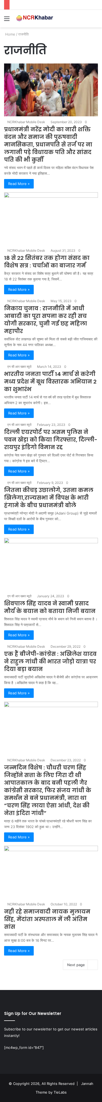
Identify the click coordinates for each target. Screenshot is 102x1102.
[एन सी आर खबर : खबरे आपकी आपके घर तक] (35, 19)
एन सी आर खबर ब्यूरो (19, 367)
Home (9, 34)
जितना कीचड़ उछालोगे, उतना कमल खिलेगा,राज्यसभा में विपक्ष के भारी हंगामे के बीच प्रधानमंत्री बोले (48, 497)
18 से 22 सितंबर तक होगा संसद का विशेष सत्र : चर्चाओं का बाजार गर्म (46, 261)
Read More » (19, 183)
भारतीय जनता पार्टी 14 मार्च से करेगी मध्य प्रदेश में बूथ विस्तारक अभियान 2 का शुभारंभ (50, 381)
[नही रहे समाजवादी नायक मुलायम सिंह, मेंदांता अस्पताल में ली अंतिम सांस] (51, 872)
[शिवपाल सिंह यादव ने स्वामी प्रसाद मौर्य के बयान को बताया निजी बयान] (51, 564)
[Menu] (7, 20)
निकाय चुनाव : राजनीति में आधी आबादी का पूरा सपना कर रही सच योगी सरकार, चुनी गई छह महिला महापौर (45, 320)
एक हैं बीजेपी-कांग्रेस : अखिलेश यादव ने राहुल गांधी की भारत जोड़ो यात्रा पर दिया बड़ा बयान (50, 661)
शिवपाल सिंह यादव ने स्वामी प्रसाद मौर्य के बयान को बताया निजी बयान (49, 607)
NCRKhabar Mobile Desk (26, 122)
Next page (76, 965)
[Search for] (95, 20)
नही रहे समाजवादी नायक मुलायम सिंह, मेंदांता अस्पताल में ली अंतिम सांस (47, 919)
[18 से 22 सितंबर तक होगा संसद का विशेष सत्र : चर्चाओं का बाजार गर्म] (51, 218)
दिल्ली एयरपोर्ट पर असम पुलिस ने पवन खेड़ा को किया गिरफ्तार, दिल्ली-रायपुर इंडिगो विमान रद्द (50, 439)
